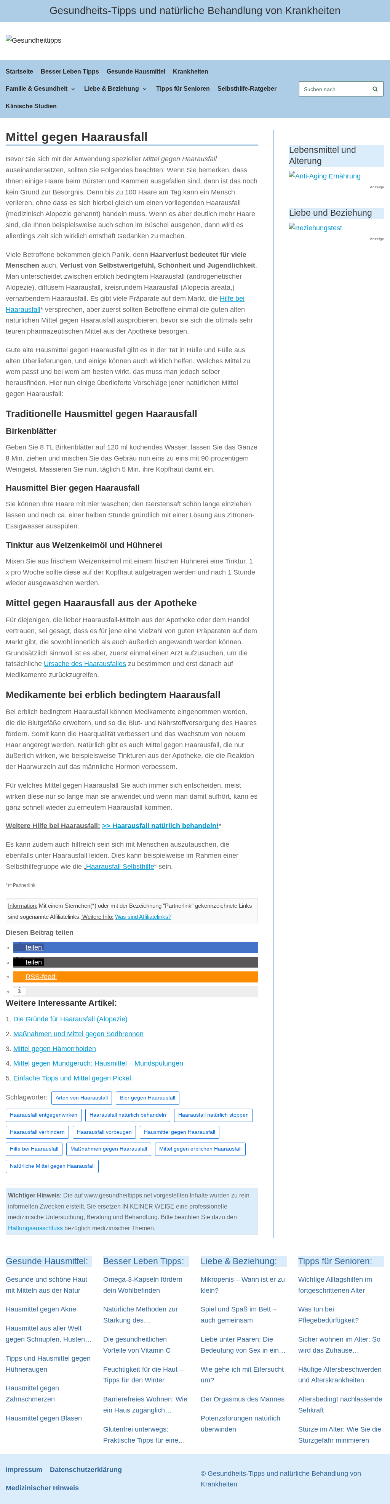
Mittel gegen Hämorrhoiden (54, 1049)
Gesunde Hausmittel (136, 71)
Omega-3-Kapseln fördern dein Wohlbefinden (142, 1285)
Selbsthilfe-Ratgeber (247, 88)
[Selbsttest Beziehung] (315, 228)
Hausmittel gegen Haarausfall (179, 1132)
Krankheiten (190, 71)
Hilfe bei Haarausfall (34, 1149)
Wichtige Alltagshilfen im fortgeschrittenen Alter (335, 1285)
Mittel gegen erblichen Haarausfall (200, 1149)
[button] (28, 947)
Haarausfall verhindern (37, 1132)
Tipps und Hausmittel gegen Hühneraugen (48, 1364)
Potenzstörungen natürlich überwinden (240, 1423)
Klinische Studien (31, 106)
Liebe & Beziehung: (239, 1261)
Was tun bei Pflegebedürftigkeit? (328, 1314)
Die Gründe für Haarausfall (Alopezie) (70, 1019)
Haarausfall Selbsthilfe (120, 866)
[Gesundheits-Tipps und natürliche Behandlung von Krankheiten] (33, 40)
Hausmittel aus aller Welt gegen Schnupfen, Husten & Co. (48, 1334)
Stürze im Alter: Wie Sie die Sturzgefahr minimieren (339, 1434)
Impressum (24, 1470)
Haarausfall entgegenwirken (43, 1115)
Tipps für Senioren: (335, 1261)
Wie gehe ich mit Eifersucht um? (242, 1375)
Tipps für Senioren (183, 88)
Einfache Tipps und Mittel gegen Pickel (72, 1078)
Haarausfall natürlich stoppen (213, 1115)
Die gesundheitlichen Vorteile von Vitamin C (137, 1344)
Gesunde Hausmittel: (47, 1261)
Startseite (19, 71)
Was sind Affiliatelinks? (143, 916)
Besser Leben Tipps (70, 71)
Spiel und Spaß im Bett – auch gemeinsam (239, 1314)
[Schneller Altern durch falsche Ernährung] (325, 176)
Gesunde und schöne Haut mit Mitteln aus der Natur (46, 1285)
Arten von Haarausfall (82, 1098)
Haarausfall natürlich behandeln (128, 1115)
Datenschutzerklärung (86, 1470)
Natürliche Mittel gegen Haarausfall (52, 1166)
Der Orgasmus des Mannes (243, 1399)
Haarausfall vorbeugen (104, 1132)
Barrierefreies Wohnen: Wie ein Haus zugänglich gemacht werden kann (145, 1405)
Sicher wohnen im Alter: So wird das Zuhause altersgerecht (339, 1345)
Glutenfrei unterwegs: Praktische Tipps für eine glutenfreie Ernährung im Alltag (140, 1435)
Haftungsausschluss (35, 1228)
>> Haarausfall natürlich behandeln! (160, 826)
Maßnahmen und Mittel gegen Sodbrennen (78, 1034)
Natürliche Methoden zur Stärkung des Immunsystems (140, 1315)
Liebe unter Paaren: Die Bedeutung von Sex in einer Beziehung (243, 1345)
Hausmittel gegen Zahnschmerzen (32, 1393)
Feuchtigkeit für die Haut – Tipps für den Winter (143, 1375)
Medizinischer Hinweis (42, 1488)
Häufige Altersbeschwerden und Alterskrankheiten (340, 1375)
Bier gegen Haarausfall (147, 1098)
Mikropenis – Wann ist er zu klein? (243, 1285)
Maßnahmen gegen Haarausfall (108, 1149)
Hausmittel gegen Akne (41, 1309)
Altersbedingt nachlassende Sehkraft (340, 1404)
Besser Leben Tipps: (143, 1261)
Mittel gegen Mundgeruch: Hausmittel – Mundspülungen (98, 1063)
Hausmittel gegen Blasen (44, 1418)
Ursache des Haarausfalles (85, 664)
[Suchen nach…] (341, 89)
